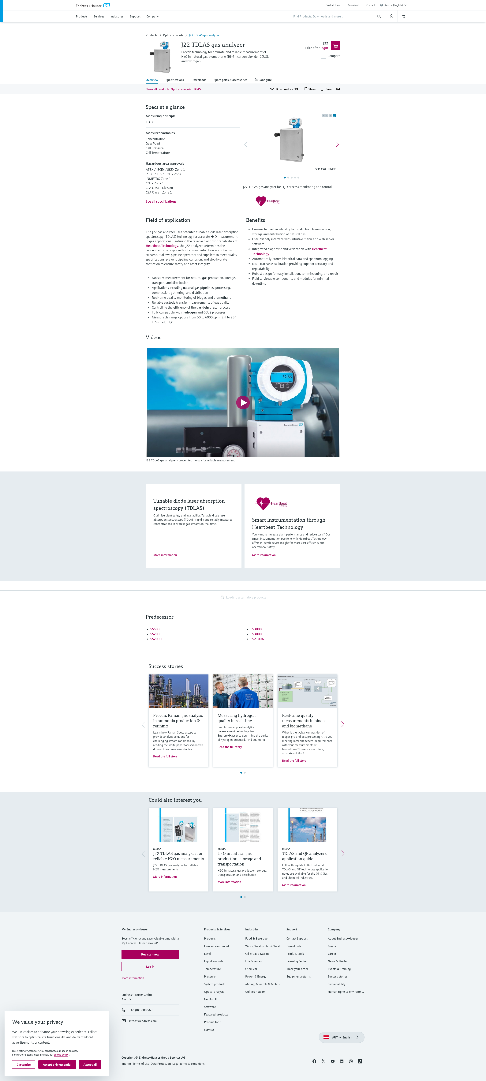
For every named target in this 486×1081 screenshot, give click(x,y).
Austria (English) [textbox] (393, 5)
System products (215, 984)
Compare (334, 56)
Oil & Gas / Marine (257, 953)
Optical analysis (173, 35)
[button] (150, 954)
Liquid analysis (213, 961)
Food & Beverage (256, 938)
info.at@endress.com (143, 1021)
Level (207, 953)
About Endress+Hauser (343, 938)
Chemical (251, 969)
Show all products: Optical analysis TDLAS (173, 89)
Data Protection (161, 1063)
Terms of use (141, 1063)
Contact (370, 5)
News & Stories (338, 961)
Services (209, 1029)
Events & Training (339, 969)
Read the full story (165, 756)
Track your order (297, 969)
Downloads (353, 5)
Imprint (126, 1063)
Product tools (333, 5)
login (324, 48)
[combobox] (396, 5)
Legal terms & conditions (188, 1063)
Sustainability (336, 984)
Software (210, 1007)
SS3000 (256, 629)
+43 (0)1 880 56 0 (141, 1010)
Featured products (216, 1014)
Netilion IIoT (212, 999)
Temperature (212, 969)
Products (151, 35)
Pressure (209, 976)
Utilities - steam (255, 991)
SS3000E (257, 634)
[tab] (154, 80)
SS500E (155, 629)
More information (165, 555)
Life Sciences (253, 961)
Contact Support (296, 938)
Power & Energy (255, 976)
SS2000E (156, 639)
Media (157, 848)
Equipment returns (298, 976)
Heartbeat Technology (162, 245)
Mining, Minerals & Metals (262, 984)
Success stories (337, 976)
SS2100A (257, 639)
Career (332, 953)
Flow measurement (216, 946)
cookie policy (61, 1054)
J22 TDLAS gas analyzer (204, 35)
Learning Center (296, 961)
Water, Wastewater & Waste (263, 946)
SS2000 (155, 634)
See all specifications (161, 201)
